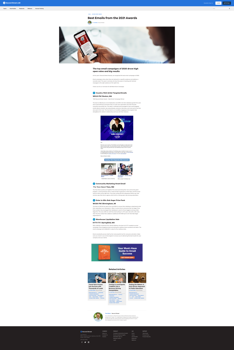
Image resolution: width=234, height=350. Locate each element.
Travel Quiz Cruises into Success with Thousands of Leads (96, 286)
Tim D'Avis (95, 22)
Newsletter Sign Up (208, 3)
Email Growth (101, 295)
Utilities (131, 298)
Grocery (119, 298)
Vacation (102, 298)
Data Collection (92, 295)
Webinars (30, 8)
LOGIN (218, 3)
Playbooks (21, 8)
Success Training (39, 8)
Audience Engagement (114, 297)
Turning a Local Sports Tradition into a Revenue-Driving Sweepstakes (117, 287)
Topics (4, 8)
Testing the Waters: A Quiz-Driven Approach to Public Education (137, 286)
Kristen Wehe (92, 290)
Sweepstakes (119, 301)
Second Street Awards (97, 14)
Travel (100, 296)
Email (89, 14)
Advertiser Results (93, 292)
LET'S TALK (227, 3)
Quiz (90, 296)
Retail (118, 300)
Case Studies (13, 8)
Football (120, 294)
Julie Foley (112, 292)
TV (130, 296)
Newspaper (100, 292)
